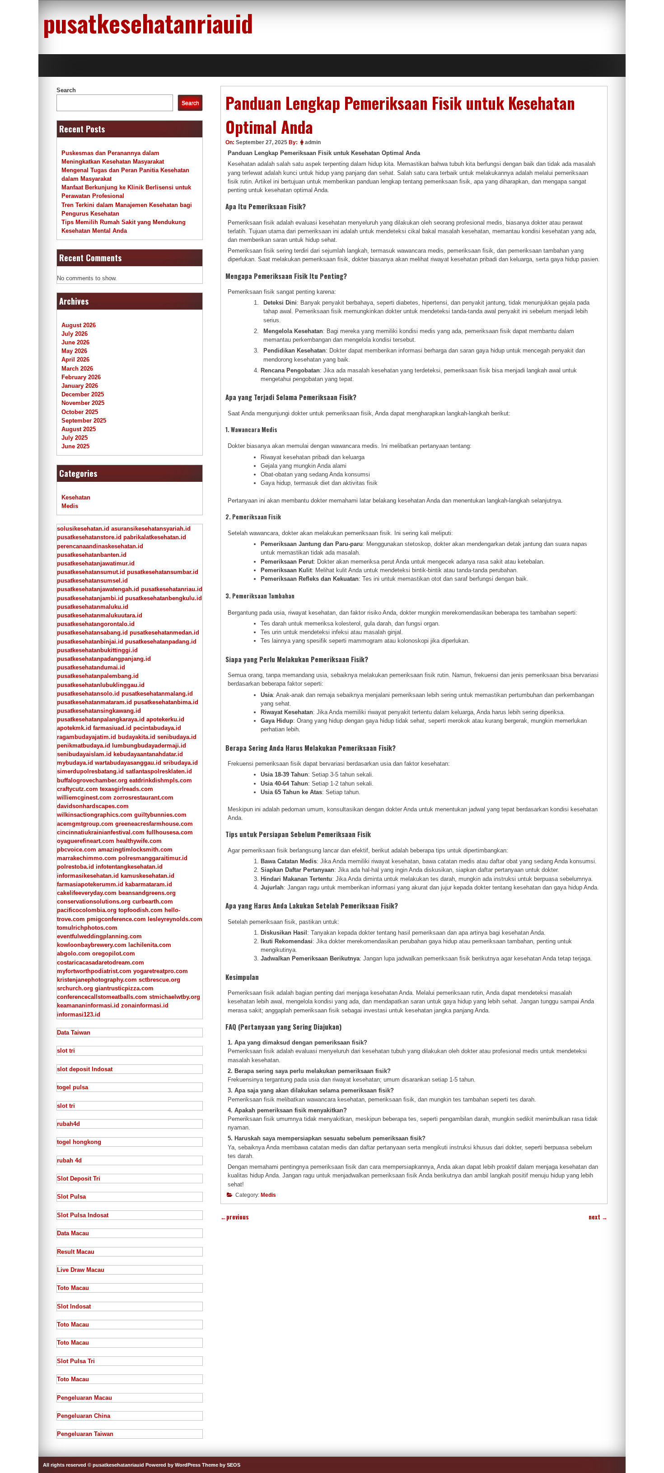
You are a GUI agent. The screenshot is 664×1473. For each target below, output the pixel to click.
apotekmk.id (74, 728)
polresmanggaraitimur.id (152, 858)
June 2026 (75, 342)
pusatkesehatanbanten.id (91, 554)
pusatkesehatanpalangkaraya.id (101, 719)
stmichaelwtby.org (174, 996)
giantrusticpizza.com (124, 988)
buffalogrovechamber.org (92, 780)
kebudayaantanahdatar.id (148, 754)
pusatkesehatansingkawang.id (99, 710)
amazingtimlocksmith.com (135, 849)
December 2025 (82, 394)
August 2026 (78, 325)
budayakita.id (136, 737)
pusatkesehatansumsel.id (92, 580)
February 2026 (81, 377)
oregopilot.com (113, 953)
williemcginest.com (84, 797)
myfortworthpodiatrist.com (94, 971)
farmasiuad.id (112, 728)
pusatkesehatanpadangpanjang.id (104, 658)
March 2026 (77, 368)
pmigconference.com (116, 919)
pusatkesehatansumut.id (91, 572)
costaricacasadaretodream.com (100, 962)
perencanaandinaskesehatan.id (100, 546)
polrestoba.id (75, 866)
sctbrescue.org (159, 979)
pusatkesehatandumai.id (91, 667)
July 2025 (74, 437)
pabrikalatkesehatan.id (154, 537)
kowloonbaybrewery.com (91, 944)
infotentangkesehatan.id (129, 866)
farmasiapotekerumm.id (90, 884)
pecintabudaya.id (157, 728)
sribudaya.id (180, 762)
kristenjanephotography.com (97, 979)
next (598, 1217)
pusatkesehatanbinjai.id (90, 641)
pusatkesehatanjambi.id (90, 598)
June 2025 (75, 446)
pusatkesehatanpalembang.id (98, 676)
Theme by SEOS (221, 1465)
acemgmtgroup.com (85, 823)
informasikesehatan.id (88, 875)
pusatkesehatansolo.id (88, 693)
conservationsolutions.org (94, 901)
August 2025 (78, 429)
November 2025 (82, 403)
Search (66, 90)
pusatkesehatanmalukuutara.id (99, 615)
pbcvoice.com (76, 849)
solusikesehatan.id (83, 528)
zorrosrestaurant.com (143, 797)
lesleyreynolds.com (175, 919)
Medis (268, 1195)
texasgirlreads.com (126, 789)
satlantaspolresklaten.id (159, 771)
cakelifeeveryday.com (87, 892)
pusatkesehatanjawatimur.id (96, 563)
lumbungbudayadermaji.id (149, 745)
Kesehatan (75, 497)
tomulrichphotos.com (87, 927)
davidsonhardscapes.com (93, 806)
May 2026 (74, 351)
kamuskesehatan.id (147, 875)
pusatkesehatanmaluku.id (92, 606)
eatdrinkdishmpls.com (160, 780)
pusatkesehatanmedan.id (164, 632)
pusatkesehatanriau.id (171, 589)
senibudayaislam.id (84, 754)
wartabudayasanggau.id (128, 762)
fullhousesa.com (169, 832)
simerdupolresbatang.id (90, 771)
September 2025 (83, 420)
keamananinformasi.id (88, 1005)
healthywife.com (139, 841)
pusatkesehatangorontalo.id (96, 624)
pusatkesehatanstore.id (89, 537)
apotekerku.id (165, 719)
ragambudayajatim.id (86, 737)
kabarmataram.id (148, 884)
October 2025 (79, 412)
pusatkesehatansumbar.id (162, 572)
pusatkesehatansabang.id (92, 632)
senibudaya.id (176, 737)
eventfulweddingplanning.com (99, 936)
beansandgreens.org (147, 892)
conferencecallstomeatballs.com (102, 996)
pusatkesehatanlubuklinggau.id (101, 685)
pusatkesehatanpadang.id (160, 641)
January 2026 (79, 385)
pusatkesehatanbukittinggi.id (97, 650)
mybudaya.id (75, 762)
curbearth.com (152, 901)
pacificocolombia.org (87, 910)
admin (313, 142)
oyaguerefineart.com (85, 841)
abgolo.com (73, 953)
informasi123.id (78, 1014)
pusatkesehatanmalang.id (157, 693)
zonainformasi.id (144, 1005)
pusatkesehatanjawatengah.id (98, 589)
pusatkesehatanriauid (148, 22)
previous (234, 1217)
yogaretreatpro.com (160, 971)
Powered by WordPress (173, 1465)
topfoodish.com (140, 910)
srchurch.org (75, 988)
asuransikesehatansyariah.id (151, 528)
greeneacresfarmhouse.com (154, 823)
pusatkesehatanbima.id (166, 702)
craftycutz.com (77, 789)
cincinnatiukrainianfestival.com (101, 832)
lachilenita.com (149, 944)
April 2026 (75, 359)
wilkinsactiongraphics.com (94, 814)
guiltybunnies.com (160, 814)
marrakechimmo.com (87, 858)
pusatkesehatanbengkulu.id (163, 598)
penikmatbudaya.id (83, 745)
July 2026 (74, 333)
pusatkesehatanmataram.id (94, 702)
